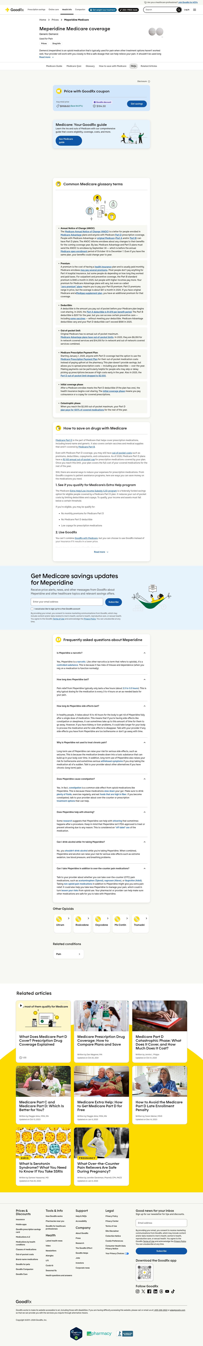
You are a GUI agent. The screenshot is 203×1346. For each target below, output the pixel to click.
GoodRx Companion (24, 1269)
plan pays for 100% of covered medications (82, 409)
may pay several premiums (94, 270)
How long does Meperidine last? (73, 679)
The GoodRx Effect (84, 1248)
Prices (55, 19)
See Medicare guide (66, 141)
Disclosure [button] (142, 81)
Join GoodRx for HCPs (188, 2)
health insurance (103, 266)
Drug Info (56, 43)
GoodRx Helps (82, 1253)
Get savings (137, 103)
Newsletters (51, 1250)
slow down (109, 791)
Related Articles (149, 66)
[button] (102, 9)
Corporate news (83, 1268)
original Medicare (106, 238)
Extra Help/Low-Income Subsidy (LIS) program (93, 490)
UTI (47, 1260)
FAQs (133, 66)
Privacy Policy (90, 619)
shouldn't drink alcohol (76, 850)
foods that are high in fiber (113, 794)
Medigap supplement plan (89, 293)
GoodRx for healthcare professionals (56, 1227)
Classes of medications (26, 1249)
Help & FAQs (81, 1216)
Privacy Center (112, 1221)
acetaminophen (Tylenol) (91, 880)
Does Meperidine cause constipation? (76, 778)
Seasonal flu (51, 1270)
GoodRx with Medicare (86, 538)
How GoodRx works (54, 1216)
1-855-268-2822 (160, 1310)
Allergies (49, 1255)
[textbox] (67, 602)
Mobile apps (21, 1224)
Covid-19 (49, 1265)
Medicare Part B (86, 446)
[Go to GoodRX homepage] (14, 10)
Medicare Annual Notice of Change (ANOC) (87, 231)
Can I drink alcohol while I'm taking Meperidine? (81, 841)
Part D (118, 234)
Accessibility (81, 1221)
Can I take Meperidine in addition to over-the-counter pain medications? (93, 868)
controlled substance (67, 665)
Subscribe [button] (114, 602)
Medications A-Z (23, 1237)
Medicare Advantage (71, 234)
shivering (117, 820)
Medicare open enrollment (74, 251)
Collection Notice (113, 1236)
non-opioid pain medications (78, 883)
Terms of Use (58, 619)
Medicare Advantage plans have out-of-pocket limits (87, 337)
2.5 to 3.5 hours (130, 688)
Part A (119, 238)
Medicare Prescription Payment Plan (79, 359)
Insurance (20, 1219)
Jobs (78, 1258)
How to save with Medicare (112, 66)
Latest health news (54, 1241)
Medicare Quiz (74, 66)
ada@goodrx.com (177, 1310)
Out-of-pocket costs (25, 1254)
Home (42, 19)
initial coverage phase (114, 391)
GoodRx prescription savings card (28, 1230)
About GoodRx (82, 1233)
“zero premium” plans (71, 286)
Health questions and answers (59, 1275)
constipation (75, 787)
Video (48, 1245)
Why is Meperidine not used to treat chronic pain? (82, 742)
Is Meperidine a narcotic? (69, 652)
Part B (133, 238)
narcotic (81, 661)
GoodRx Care (21, 1274)
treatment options (66, 800)
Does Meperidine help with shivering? (75, 812)
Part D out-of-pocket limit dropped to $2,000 (83, 375)
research (67, 820)
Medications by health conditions (26, 1243)
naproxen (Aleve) (112, 880)
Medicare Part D (64, 440)
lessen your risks (69, 890)
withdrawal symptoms (112, 761)
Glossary (90, 66)
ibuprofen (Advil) (133, 880)
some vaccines (77, 318)
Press (78, 1238)
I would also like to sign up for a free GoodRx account (57, 609)
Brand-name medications (27, 1259)
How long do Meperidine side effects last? (78, 706)
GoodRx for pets (23, 1264)
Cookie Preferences (114, 1241)
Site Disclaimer (112, 1231)
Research (80, 1243)
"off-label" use (122, 827)
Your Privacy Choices (115, 1253)
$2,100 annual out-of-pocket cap (79, 459)
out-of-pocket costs (122, 452)
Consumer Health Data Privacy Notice (116, 1247)
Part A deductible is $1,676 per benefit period (109, 311)
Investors (80, 1263)
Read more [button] (44, 57)
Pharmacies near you (55, 1221)
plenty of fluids (64, 794)
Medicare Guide (54, 66)
